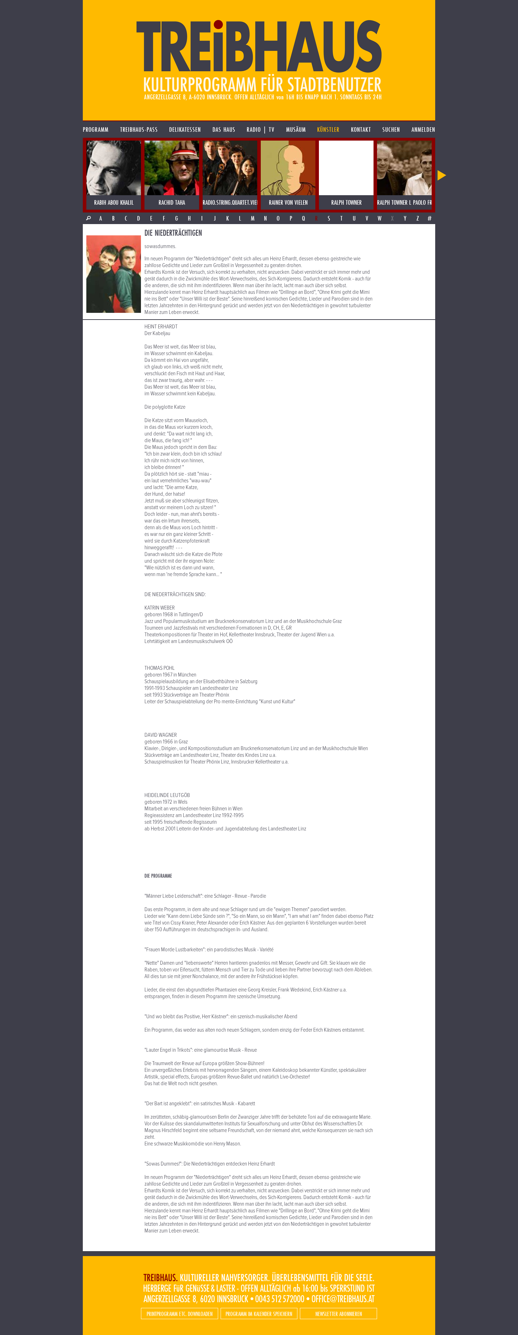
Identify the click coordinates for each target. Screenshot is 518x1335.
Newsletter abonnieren (338, 1314)
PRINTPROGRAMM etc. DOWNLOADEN (179, 1314)
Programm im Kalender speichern (259, 1314)
